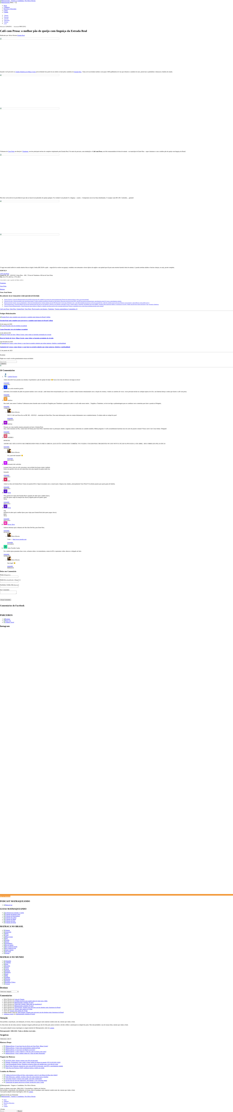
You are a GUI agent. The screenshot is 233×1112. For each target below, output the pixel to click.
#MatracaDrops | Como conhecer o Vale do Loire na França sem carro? (25, 1051)
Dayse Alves (11, 524)
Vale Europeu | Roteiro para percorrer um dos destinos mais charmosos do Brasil (37, 1007)
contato (52, 1028)
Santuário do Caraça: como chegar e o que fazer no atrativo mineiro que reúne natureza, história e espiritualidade (35, 347)
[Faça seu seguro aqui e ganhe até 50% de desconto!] (9, 622)
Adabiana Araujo (8, 1014)
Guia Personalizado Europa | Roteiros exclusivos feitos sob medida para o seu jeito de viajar (31, 1064)
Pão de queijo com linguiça (39, 309)
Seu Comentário (4, 590)
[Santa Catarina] (8, 950)
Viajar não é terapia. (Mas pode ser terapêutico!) (28, 1004)
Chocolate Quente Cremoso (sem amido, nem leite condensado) (23, 1078)
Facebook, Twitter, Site (9, 585)
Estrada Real (21, 35)
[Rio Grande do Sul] (10, 948)
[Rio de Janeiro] (8, 945)
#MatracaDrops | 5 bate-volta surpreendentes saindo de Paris (22, 1048)
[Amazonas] (7, 932)
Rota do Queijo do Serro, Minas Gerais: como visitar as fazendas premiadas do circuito (26, 338)
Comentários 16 (72, 309)
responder (6, 383)
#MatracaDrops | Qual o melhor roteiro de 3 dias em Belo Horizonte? (25, 1053)
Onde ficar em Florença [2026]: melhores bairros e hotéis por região (24, 1068)
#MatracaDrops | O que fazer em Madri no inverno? (20, 1050)
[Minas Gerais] (8, 937)
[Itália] (6, 975)
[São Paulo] (7, 951)
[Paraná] (6, 942)
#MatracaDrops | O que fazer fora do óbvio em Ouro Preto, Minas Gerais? (26, 1046)
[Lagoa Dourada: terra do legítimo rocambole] (13, 326)
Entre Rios (13, 309)
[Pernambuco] (8, 943)
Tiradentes (25, 151)
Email (10, 580)
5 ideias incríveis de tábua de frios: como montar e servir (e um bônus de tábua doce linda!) (31, 1075)
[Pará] (6, 938)
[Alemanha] (7, 961)
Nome (5, 575)
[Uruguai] (7, 984)
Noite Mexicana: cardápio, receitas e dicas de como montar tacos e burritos (26, 1077)
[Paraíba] (6, 940)
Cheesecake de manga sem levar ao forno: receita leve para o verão (24, 1082)
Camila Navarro (12, 376)
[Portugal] (7, 980)
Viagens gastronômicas (61, 309)
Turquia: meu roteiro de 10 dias (23, 1009)
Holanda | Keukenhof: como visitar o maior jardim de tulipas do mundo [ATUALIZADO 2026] (32, 1062)
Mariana (2, 289)
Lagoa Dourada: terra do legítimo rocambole (14, 329)
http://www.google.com (19, 539)
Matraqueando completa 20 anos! (23, 1002)
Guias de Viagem (19, 999)
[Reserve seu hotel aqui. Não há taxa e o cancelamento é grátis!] (7, 619)
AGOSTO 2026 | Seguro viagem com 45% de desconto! (21, 1060)
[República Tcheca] (9, 982)
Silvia (9, 492)
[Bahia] (6, 933)
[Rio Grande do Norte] (10, 946)
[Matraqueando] (5, 2)
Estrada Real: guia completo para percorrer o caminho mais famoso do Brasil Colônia (26, 320)
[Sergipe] (6, 953)
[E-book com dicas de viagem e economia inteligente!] (12, 914)
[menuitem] (5, 5)
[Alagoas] (7, 930)
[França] (6, 967)
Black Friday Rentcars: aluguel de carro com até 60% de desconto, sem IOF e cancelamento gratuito (34, 1066)
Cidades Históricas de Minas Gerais (25, 72)
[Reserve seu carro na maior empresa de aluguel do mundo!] (7, 620)
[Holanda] (7, 971)
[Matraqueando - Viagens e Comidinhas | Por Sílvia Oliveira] (17, 1)
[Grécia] (6, 969)
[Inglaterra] (7, 972)
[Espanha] (7, 966)
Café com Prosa (4, 273)
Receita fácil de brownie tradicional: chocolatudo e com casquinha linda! (26, 1080)
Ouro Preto (11, 151)
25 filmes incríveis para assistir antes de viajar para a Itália (30, 1001)
